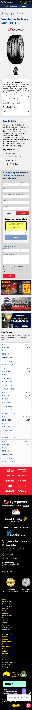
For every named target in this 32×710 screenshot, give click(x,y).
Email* (5, 200)
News (4, 649)
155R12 (27, 344)
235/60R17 (26, 441)
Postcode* (6, 206)
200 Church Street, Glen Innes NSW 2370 (16, 550)
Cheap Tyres (6, 667)
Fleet (4, 644)
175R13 (27, 368)
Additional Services (8, 634)
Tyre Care (5, 609)
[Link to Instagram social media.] (18, 706)
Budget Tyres (6, 664)
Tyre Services (6, 630)
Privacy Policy (11, 269)
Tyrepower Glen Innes (17, 6)
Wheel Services (7, 632)
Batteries (4, 623)
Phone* (13, 194)
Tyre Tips (5, 611)
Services (5, 620)
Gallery (5, 651)
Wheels (5, 613)
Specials (5, 637)
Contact (5, 639)
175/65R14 (26, 417)
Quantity (24, 182)
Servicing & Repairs (8, 627)
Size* (4, 182)
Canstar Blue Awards (8, 662)
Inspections (5, 625)
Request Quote (9, 276)
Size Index (5, 660)
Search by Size (6, 604)
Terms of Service (23, 269)
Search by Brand (7, 606)
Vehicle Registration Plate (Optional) (10, 247)
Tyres (4, 599)
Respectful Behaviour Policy (9, 701)
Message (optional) (8, 254)
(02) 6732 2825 (11, 554)
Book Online (7, 641)
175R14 (27, 393)
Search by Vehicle (7, 602)
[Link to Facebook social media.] (14, 706)
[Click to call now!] (21, 2)
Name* (5, 188)
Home (5, 13)
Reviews (5, 653)
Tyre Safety (6, 646)
